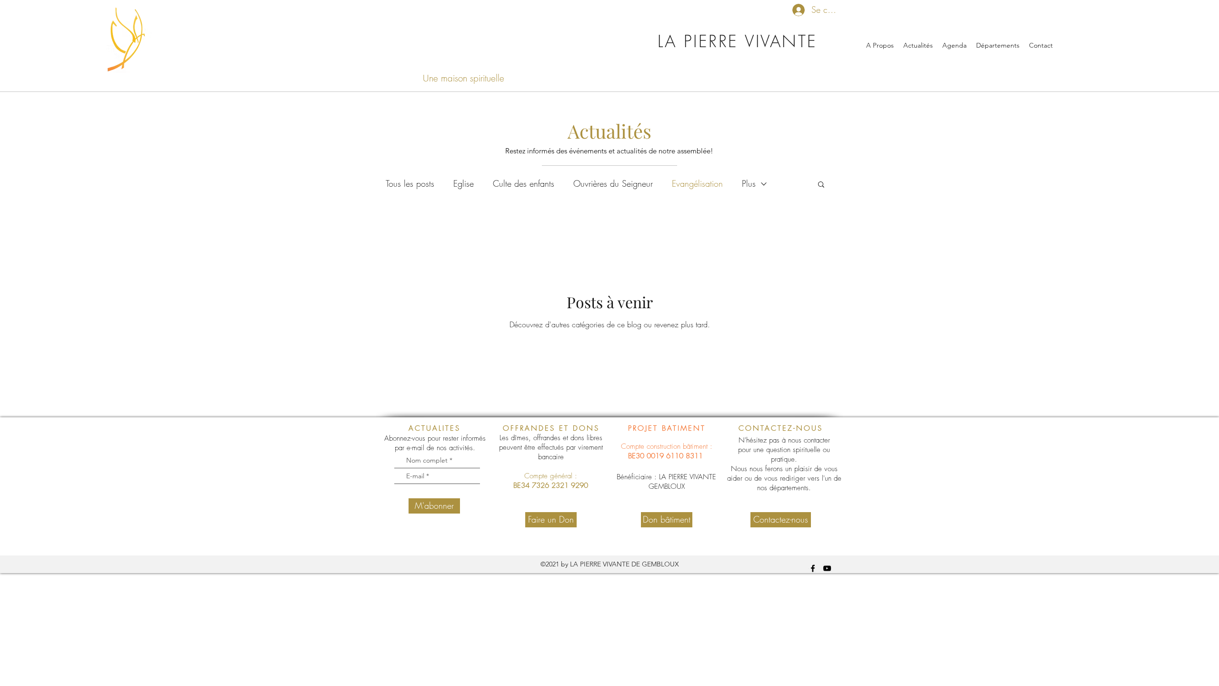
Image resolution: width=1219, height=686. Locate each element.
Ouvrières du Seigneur (613, 183)
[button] (821, 185)
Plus (749, 183)
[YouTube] (827, 568)
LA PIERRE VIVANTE (738, 41)
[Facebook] (813, 568)
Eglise (463, 183)
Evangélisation (697, 183)
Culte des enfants (523, 183)
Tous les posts (410, 183)
